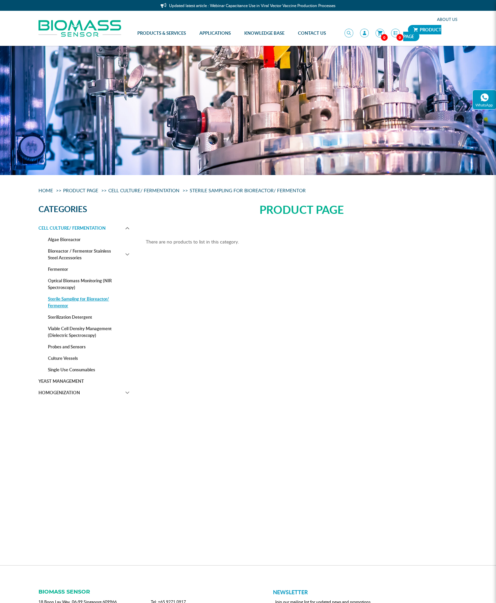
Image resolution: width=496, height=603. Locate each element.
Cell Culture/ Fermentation (144, 190)
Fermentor (58, 269)
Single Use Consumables (71, 370)
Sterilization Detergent (70, 317)
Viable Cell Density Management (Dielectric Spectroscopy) (80, 331)
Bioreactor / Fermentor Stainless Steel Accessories (79, 254)
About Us (447, 19)
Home (45, 190)
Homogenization (59, 393)
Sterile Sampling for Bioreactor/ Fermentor (248, 190)
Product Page (422, 33)
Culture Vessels (63, 358)
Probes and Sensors (67, 347)
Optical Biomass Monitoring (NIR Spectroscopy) (80, 284)
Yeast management (61, 381)
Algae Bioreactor (64, 239)
